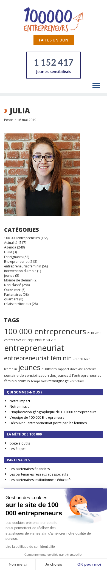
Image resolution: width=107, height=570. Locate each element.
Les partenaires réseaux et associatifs (39, 474)
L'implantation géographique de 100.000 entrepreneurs (53, 412)
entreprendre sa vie (39, 339)
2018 (90, 333)
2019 (98, 333)
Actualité (11, 242)
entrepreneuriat (34, 347)
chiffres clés (12, 340)
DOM (8, 252)
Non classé (12, 285)
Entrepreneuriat (16, 261)
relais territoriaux (17, 303)
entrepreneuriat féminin (22, 266)
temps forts (39, 381)
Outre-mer (12, 289)
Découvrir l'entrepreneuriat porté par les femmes (48, 423)
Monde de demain (18, 280)
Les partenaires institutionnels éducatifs (40, 479)
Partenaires (13, 294)
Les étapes (18, 448)
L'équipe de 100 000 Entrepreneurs (37, 417)
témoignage (59, 380)
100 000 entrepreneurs (22, 238)
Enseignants (13, 257)
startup (24, 380)
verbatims (77, 381)
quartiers (11, 299)
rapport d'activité (70, 369)
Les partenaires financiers (30, 468)
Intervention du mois (20, 271)
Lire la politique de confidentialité (30, 547)
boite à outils (20, 443)
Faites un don (53, 40)
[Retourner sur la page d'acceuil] (53, 19)
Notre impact (20, 401)
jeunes (9, 275)
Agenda (10, 247)
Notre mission (21, 406)
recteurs (90, 369)
